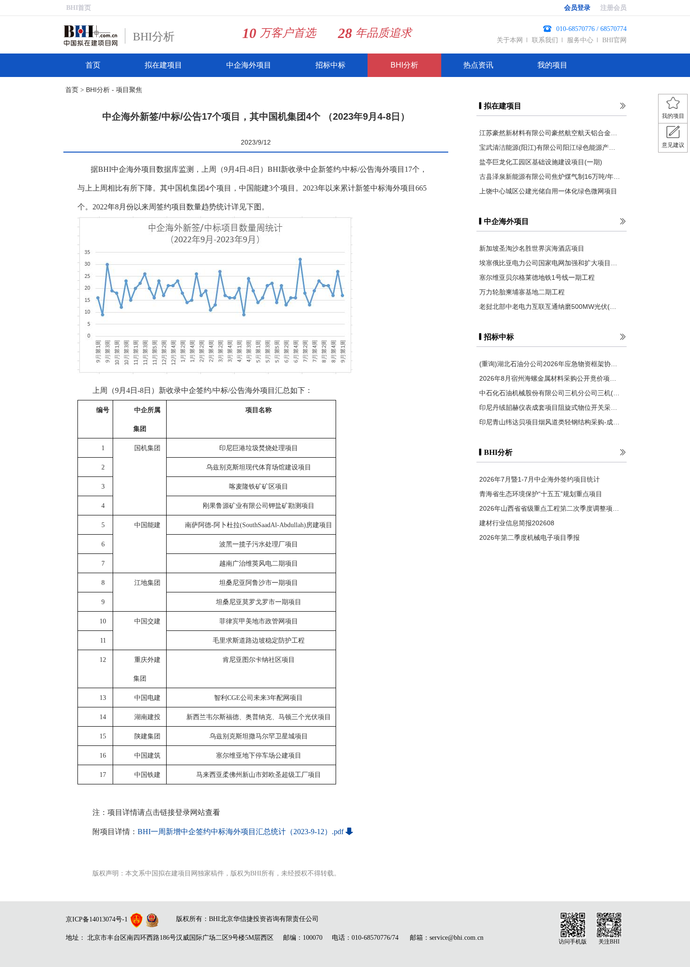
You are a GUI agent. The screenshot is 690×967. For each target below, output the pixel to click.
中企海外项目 (248, 65)
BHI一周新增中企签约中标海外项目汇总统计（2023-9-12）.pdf (241, 832)
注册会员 (613, 7)
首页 (92, 65)
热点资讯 (478, 65)
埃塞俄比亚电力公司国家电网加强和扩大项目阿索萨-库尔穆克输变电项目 (549, 263)
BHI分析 (404, 65)
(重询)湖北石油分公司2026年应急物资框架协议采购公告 (549, 364)
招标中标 (330, 65)
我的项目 (552, 65)
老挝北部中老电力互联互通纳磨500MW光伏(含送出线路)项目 (549, 306)
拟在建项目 (163, 65)
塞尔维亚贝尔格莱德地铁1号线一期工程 (537, 277)
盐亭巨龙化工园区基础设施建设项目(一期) (540, 162)
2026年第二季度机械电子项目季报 (529, 537)
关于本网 (510, 40)
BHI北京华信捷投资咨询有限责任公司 (264, 918)
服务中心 (580, 40)
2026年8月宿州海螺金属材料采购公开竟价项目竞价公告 (549, 378)
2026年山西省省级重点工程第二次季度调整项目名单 (549, 508)
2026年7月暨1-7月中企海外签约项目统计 (539, 479)
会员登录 (577, 7)
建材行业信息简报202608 (516, 523)
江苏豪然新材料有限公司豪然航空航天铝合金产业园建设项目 (549, 133)
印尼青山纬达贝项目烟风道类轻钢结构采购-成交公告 (549, 422)
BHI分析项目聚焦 (110, 89)
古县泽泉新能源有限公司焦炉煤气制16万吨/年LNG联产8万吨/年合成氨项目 (549, 176)
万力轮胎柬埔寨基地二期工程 (522, 292)
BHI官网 (614, 40)
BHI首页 (78, 7)
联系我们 (545, 40)
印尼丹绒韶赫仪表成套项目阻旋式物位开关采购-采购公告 (549, 407)
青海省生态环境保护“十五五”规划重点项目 (540, 494)
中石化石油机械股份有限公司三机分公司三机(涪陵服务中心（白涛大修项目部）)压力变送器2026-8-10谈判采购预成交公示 (549, 393)
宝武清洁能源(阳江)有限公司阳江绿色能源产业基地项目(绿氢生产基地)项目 (549, 147)
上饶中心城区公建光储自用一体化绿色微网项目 (548, 191)
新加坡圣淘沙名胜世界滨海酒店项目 (531, 248)
